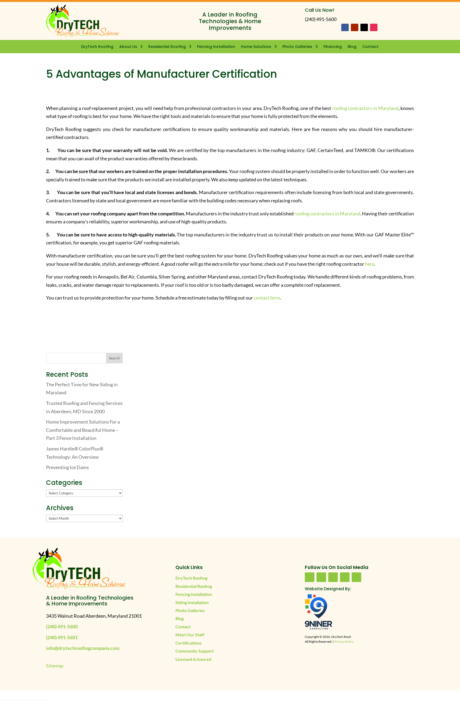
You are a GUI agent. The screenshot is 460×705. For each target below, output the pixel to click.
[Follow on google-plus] (345, 577)
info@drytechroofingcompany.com (83, 648)
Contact (370, 47)
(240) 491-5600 (62, 626)
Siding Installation (192, 602)
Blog (352, 47)
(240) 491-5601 (62, 637)
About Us (128, 47)
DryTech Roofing (97, 47)
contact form (267, 298)
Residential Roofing (167, 47)
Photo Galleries (297, 47)
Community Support (194, 650)
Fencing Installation (216, 47)
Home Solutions (256, 47)
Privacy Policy (344, 641)
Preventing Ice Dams (67, 467)
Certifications (188, 642)
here (369, 264)
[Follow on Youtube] (354, 27)
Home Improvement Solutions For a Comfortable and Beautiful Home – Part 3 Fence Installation (83, 430)
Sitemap (54, 666)
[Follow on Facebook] (345, 27)
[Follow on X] (364, 27)
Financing (332, 47)
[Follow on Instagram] (373, 27)
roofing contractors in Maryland (365, 108)
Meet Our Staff (189, 634)
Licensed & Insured (193, 659)
